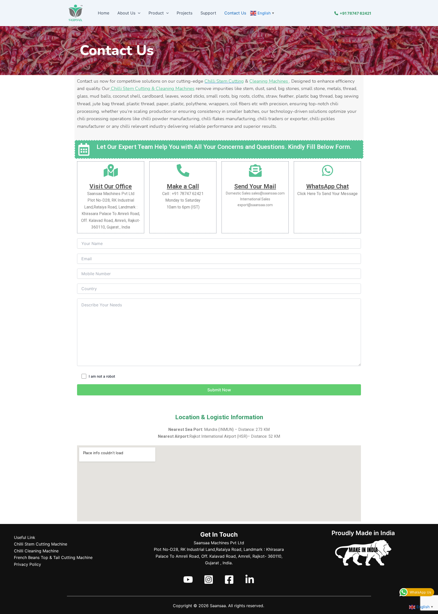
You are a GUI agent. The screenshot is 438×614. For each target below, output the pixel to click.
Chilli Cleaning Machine (36, 550)
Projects (184, 12)
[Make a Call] (183, 170)
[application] (137, 13)
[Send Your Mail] (255, 170)
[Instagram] (209, 579)
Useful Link (24, 537)
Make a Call (183, 186)
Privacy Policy (27, 564)
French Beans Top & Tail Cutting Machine (53, 557)
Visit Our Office (110, 186)
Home (103, 12)
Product (156, 12)
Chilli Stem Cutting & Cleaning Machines (152, 88)
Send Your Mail (255, 186)
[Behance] (250, 579)
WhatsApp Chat (327, 186)
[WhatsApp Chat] (327, 170)
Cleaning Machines (269, 81)
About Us (126, 12)
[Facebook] (229, 579)
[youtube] (188, 579)
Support (208, 12)
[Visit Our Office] (110, 170)
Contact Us (235, 12)
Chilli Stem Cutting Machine (40, 544)
